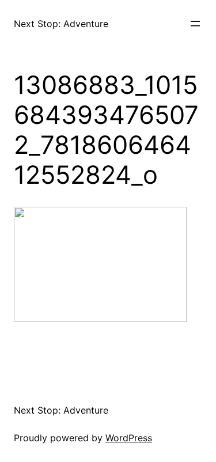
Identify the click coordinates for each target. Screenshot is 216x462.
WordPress (128, 438)
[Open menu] (195, 24)
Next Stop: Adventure (61, 23)
